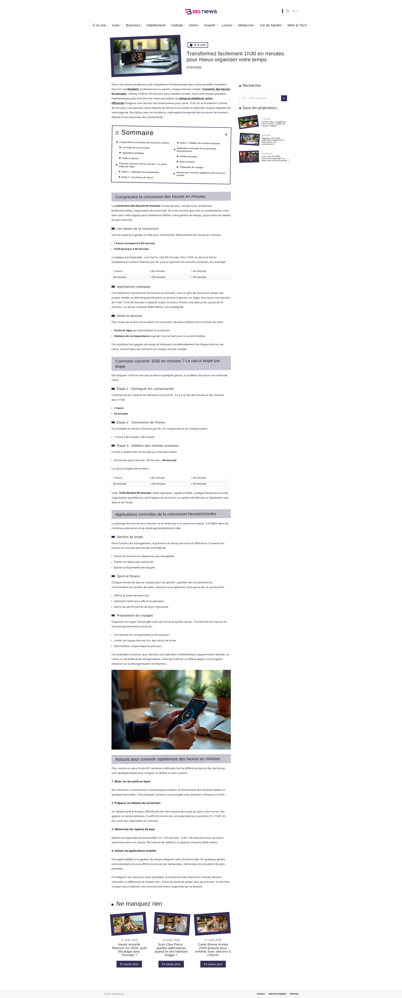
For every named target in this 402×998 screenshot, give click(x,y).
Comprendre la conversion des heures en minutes (144, 142)
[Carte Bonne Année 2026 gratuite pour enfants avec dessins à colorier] (212, 924)
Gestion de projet (188, 156)
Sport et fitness (187, 161)
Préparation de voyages (191, 167)
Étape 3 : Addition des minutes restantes (200, 143)
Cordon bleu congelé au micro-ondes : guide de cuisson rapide (273, 123)
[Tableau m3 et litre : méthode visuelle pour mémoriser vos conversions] (249, 139)
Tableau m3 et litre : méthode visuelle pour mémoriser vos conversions (272, 141)
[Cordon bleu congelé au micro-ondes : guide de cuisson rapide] (248, 122)
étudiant (133, 89)
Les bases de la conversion (135, 147)
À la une (200, 45)
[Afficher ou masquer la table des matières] (191, 134)
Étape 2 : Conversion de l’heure (137, 177)
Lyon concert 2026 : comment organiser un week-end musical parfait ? (275, 158)
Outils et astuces (130, 158)
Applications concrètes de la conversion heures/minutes (196, 149)
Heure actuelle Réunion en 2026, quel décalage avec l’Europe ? (129, 949)
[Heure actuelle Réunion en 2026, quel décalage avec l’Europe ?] (128, 924)
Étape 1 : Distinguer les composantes (140, 171)
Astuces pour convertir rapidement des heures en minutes (201, 173)
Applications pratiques (133, 152)
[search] (287, 11)
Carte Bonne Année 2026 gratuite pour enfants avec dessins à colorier (213, 949)
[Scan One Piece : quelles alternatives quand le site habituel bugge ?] (171, 924)
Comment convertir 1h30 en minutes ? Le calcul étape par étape (143, 165)
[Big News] (201, 11)
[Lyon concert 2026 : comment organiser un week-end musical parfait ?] (249, 156)
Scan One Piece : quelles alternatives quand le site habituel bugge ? (171, 949)
